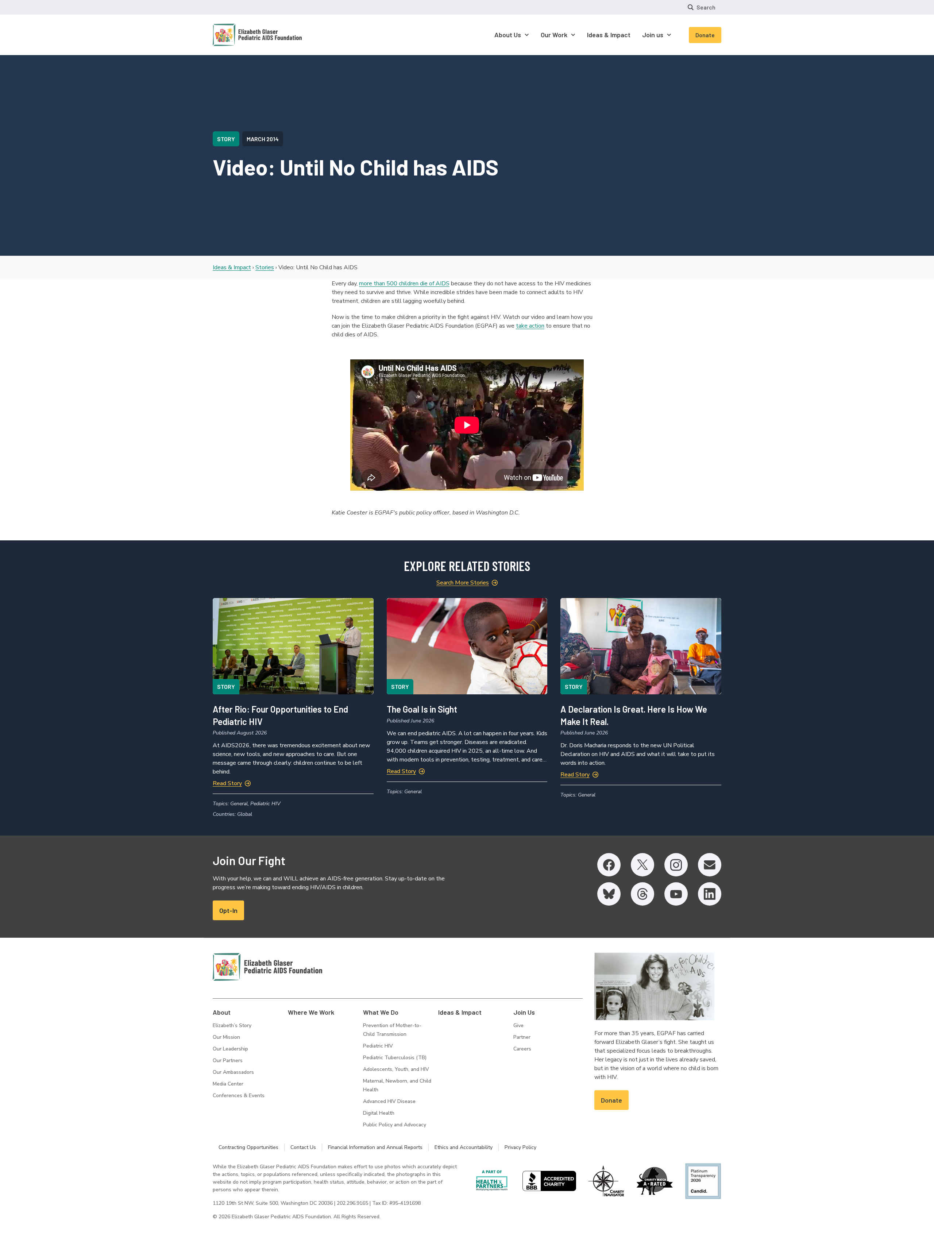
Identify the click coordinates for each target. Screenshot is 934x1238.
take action (530, 326)
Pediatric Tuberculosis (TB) (395, 1057)
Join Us (524, 1012)
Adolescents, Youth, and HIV (396, 1069)
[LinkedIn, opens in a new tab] (709, 894)
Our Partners (228, 1060)
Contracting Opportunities (248, 1147)
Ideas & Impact (232, 267)
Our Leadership (230, 1048)
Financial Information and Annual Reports (375, 1147)
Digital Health (378, 1113)
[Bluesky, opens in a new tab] (609, 894)
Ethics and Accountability (464, 1147)
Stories (264, 267)
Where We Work (311, 1012)
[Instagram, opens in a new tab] (676, 864)
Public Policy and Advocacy (394, 1124)
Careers (522, 1048)
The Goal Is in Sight (422, 709)
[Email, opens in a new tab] (709, 864)
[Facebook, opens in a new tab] (609, 864)
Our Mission (226, 1037)
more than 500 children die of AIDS (404, 283)
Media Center (228, 1083)
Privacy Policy (520, 1147)
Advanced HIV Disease (389, 1101)
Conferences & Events (239, 1095)
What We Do (380, 1012)
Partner (521, 1037)
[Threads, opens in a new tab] (642, 894)
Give (518, 1025)
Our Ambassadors (233, 1072)
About (222, 1012)
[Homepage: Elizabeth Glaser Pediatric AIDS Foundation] (238, 34)
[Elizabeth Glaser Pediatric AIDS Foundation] (267, 967)
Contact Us (303, 1147)
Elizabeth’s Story (232, 1025)
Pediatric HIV (378, 1045)
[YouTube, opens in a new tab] (676, 894)
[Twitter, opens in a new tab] (642, 864)
